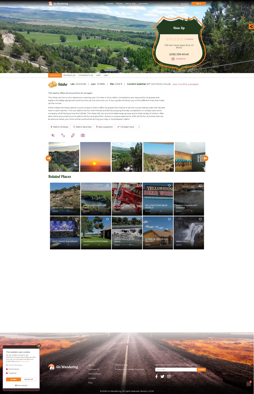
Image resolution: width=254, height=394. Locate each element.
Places (119, 3)
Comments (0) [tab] (85, 75)
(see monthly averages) (186, 84)
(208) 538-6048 (179, 54)
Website (181, 59)
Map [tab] (98, 75)
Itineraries (143, 3)
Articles (109, 3)
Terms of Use (121, 365)
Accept (13, 379)
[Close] (39, 346)
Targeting (12, 373)
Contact (92, 378)
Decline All (29, 379)
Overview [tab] (55, 75)
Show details (22, 385)
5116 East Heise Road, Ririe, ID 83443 (179, 46)
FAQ (90, 382)
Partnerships (94, 374)
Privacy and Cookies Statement (129, 369)
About (91, 365)
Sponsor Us (93, 369)
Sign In (198, 3)
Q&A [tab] (106, 75)
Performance (13, 369)
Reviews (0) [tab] (69, 75)
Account (185, 3)
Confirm (201, 369)
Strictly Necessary (15, 365)
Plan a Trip (130, 3)
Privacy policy (24, 361)
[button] (248, 384)
